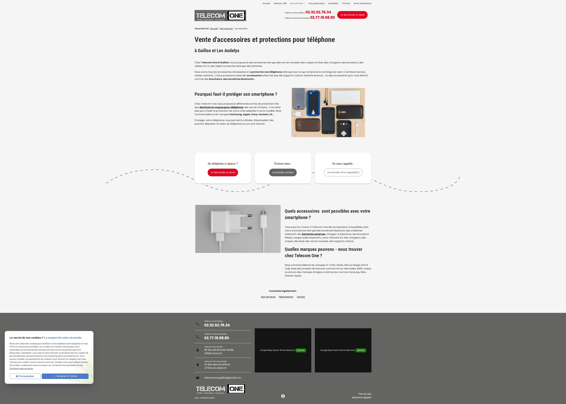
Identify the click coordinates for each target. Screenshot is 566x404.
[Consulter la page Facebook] (283, 396)
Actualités (333, 3)
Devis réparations (362, 3)
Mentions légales (361, 397)
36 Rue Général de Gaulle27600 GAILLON (218, 351)
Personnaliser (26, 376)
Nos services (296, 3)
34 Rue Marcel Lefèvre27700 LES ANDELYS (217, 366)
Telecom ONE (280, 3)
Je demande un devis (352, 14)
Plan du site (364, 394)
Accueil (266, 3)
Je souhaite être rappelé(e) (343, 172)
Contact (346, 3)
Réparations (286, 297)
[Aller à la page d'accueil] (220, 16)
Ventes (301, 297)
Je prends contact (283, 172)
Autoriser (300, 350)
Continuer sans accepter (21, 368)
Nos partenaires (317, 3)
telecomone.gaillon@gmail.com (222, 377)
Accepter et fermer (66, 376)
